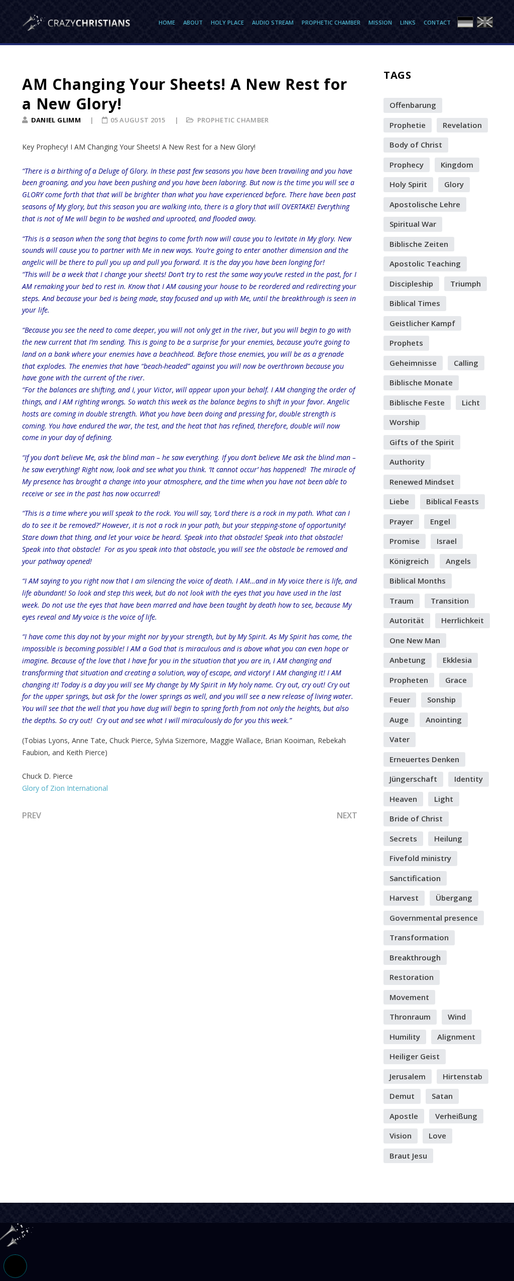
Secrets (403, 838)
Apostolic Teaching (425, 263)
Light (443, 799)
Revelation (462, 125)
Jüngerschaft (413, 779)
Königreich (409, 561)
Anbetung (408, 660)
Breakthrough (415, 957)
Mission (380, 22)
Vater (400, 739)
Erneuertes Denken (424, 759)
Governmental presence (434, 918)
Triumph (465, 283)
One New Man (415, 640)
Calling (466, 363)
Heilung (448, 838)
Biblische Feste (417, 402)
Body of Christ (416, 144)
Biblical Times (415, 303)
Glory (454, 184)
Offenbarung (413, 105)
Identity (468, 779)
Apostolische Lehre (425, 204)
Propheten (409, 680)
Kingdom (457, 165)
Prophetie (408, 125)
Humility (405, 1037)
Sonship (441, 699)
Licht (471, 402)
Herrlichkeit (462, 620)
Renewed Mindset (422, 482)
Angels (458, 561)
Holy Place (227, 22)
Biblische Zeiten (419, 244)
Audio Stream (273, 22)
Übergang (454, 898)
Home (167, 22)
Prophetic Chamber (331, 22)
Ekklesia (457, 660)
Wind (457, 1017)
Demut (402, 1096)
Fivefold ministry (420, 858)
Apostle (404, 1116)
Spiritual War (413, 224)
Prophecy (407, 165)
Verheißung (456, 1116)
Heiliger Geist (415, 1056)
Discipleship (411, 283)
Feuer (400, 699)
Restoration (412, 977)
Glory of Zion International (65, 788)
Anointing (444, 720)
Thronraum (410, 1017)
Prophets (406, 343)
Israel (447, 541)
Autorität (407, 620)
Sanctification (415, 878)
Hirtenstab (462, 1076)
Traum (402, 601)
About (193, 22)
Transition (450, 601)
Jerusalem (408, 1076)
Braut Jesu (408, 1156)
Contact (437, 22)
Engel (440, 521)
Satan (442, 1096)
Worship (405, 422)
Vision (401, 1135)
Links (408, 22)
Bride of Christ (416, 818)
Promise (405, 541)
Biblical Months (418, 581)
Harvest (404, 898)
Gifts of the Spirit (422, 442)
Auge (399, 720)
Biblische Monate (421, 382)
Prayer (401, 521)
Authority (407, 462)
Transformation (419, 937)
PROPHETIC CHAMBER (233, 119)
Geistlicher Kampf (422, 323)
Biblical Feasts (452, 501)
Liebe (399, 501)
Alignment (456, 1037)
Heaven (403, 799)
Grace (456, 680)
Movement (409, 997)
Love (437, 1135)
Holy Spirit (408, 184)
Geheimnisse (413, 363)
